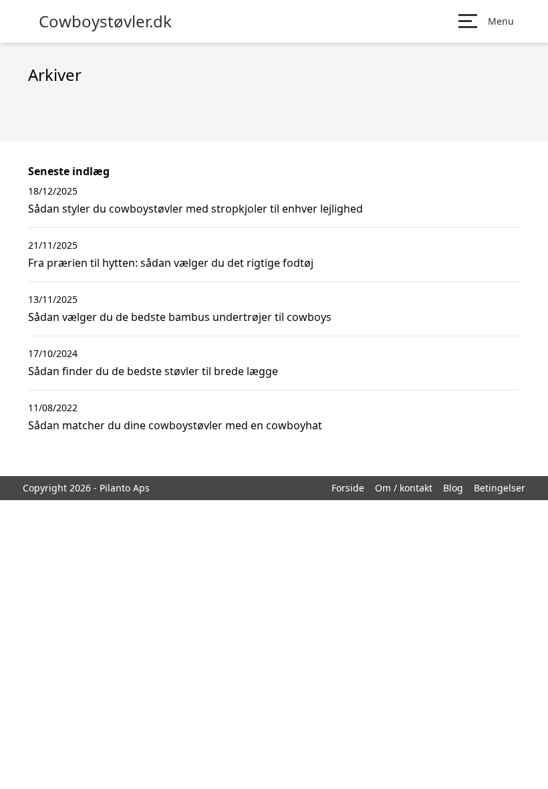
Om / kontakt (403, 487)
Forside (347, 487)
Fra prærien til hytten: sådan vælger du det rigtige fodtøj (170, 262)
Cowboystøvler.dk (105, 21)
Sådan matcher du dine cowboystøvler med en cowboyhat (175, 425)
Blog (453, 487)
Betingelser (499, 487)
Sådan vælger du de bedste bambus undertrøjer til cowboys (179, 317)
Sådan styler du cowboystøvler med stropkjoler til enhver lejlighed (195, 208)
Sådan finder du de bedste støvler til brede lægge (153, 371)
